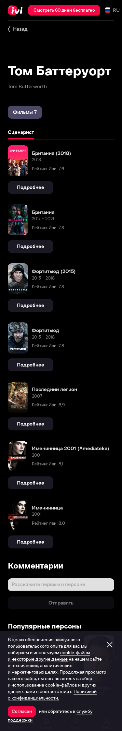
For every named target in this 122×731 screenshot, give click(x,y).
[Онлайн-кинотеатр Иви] (17, 10)
